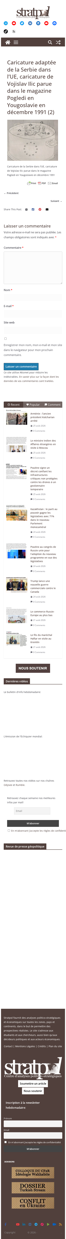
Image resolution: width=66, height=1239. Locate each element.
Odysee (8, 785)
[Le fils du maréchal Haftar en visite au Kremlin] (17, 638)
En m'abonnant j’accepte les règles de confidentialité (34, 1142)
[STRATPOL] (8, 42)
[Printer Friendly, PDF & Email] (42, 183)
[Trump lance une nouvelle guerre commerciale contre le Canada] (17, 585)
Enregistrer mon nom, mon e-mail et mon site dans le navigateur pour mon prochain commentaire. (33, 350)
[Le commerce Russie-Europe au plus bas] (17, 615)
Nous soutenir (33, 1091)
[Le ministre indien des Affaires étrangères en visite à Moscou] (17, 444)
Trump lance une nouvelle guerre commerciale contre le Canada (43, 586)
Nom (8, 290)
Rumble (20, 785)
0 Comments (39, 430)
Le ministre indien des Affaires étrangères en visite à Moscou (43, 444)
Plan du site (55, 1046)
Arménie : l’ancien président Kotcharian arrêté (42, 417)
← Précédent (11, 193)
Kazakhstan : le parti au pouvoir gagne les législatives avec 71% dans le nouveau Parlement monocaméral (43, 518)
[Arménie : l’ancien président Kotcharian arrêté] (17, 417)
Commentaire (14, 248)
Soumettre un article (33, 1083)
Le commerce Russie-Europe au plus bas (42, 613)
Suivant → (56, 201)
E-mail (9, 306)
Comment (54, 405)
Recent (15, 405)
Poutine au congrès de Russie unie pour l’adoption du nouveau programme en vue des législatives (43, 554)
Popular (35, 405)
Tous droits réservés (49, 1232)
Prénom (8, 1118)
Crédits (42, 1046)
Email (6, 1130)
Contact (8, 1046)
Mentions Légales (25, 1046)
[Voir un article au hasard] (58, 42)
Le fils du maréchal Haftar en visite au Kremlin (41, 638)
